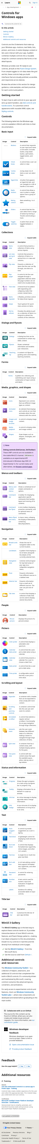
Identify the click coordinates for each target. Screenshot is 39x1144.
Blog (28, 1132)
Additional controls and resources (14, 39)
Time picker (13, 673)
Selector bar (13, 581)
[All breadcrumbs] (3, 7)
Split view (12, 744)
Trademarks (6, 1141)
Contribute (5, 1135)
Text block (12, 837)
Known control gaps (24, 467)
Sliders (13, 209)
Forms (10, 376)
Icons (10, 401)
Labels (11, 890)
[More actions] (35, 7)
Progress (12, 781)
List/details (12, 551)
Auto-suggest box (11, 831)
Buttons (13, 145)
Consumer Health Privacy (10, 1138)
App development (13, 7)
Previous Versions (19, 1132)
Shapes (11, 434)
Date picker (13, 666)
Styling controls (7, 111)
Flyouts (11, 344)
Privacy (13, 1135)
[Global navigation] (2, 3)
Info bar (12, 797)
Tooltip (11, 789)
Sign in (35, 3)
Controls (6, 34)
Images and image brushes (13, 421)
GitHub (27, 955)
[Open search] (30, 3)
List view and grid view (12, 256)
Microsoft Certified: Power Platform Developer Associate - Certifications (18, 1101)
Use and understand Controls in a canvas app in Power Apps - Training (18, 1087)
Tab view (12, 593)
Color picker (13, 642)
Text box (12, 855)
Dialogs (11, 336)
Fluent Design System (28, 69)
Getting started (8, 31)
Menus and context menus (12, 489)
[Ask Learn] (32, 7)
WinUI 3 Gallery (8, 37)
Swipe (11, 304)
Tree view (12, 287)
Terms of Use (26, 1138)
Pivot (10, 573)
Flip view (12, 264)
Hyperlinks (14, 180)
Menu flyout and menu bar (13, 519)
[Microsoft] (19, 2)
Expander (12, 696)
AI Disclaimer (6, 1132)
